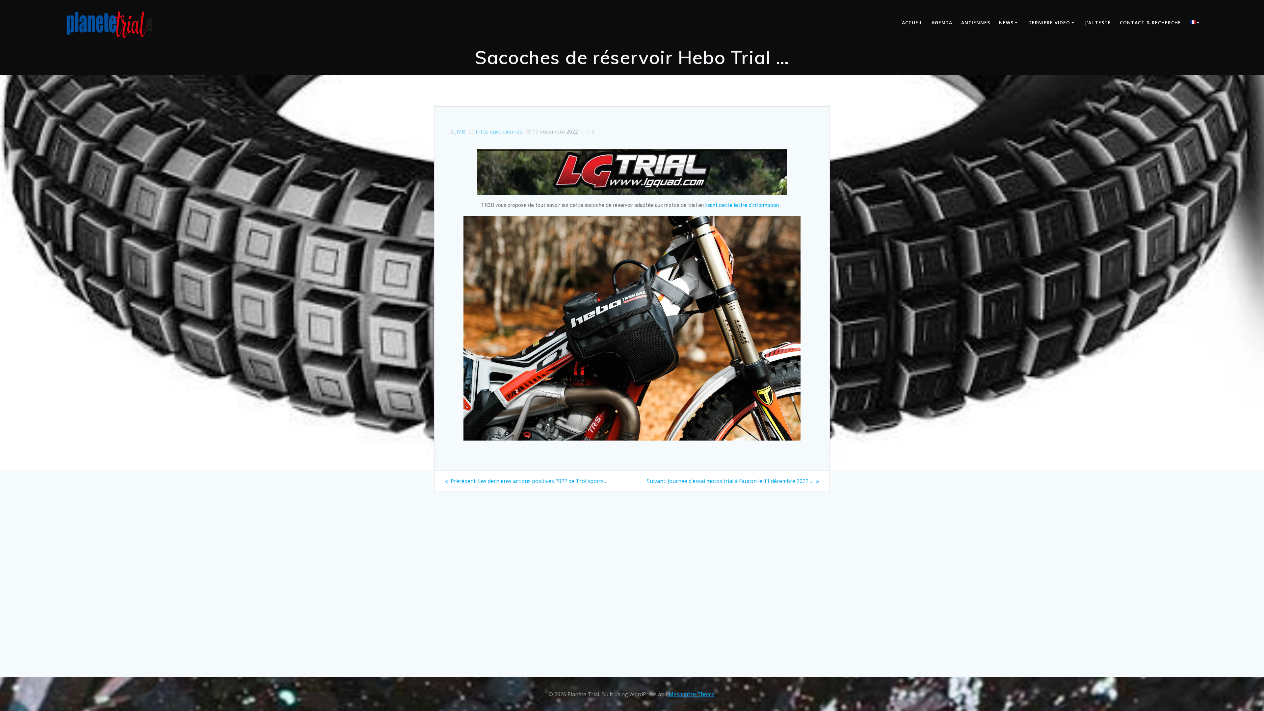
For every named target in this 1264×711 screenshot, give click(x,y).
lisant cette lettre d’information (742, 205)
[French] (1195, 23)
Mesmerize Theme (692, 694)
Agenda (942, 22)
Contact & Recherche (1150, 22)
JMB (460, 131)
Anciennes (975, 22)
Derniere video (1049, 22)
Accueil (912, 22)
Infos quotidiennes (499, 131)
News (1006, 22)
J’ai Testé (1098, 22)
